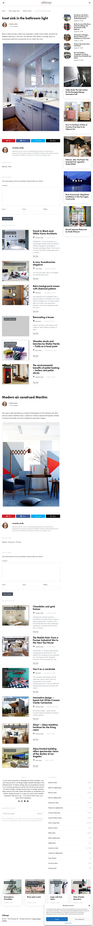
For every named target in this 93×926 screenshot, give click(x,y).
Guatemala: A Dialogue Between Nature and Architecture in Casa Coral (82, 36)
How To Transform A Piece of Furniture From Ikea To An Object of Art (76, 127)
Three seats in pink (34, 897)
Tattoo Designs (52, 858)
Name (4, 209)
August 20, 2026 (78, 60)
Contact (4, 920)
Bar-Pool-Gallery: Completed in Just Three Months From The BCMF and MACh (82, 55)
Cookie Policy (68, 923)
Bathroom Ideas (27, 11)
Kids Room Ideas (52, 828)
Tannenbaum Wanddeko (9, 898)
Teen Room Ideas (53, 863)
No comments (14, 26)
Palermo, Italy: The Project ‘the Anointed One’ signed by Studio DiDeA (77, 161)
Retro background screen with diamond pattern (46, 287)
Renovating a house (43, 317)
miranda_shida (13, 24)
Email (25, 209)
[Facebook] (25, 801)
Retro (9, 167)
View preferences (79, 919)
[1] (67, 17)
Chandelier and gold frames (44, 608)
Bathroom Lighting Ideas (54, 788)
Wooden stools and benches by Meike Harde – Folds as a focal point (46, 344)
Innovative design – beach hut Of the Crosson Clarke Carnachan (46, 700)
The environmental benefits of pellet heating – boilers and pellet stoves (46, 369)
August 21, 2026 (78, 40)
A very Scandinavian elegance (44, 263)
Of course (18, 542)
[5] (67, 55)
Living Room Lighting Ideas (55, 853)
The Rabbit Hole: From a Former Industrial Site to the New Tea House (45, 640)
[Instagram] (22, 801)
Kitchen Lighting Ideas (54, 838)
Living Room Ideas (22, 727)
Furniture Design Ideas (10, 343)
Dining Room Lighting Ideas (55, 808)
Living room (11, 542)
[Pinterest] (19, 801)
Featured (4, 542)
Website (45, 209)
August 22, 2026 (78, 21)
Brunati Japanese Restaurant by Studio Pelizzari (76, 230)
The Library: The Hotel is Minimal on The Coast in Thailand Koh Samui (81, 16)
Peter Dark (38, 293)
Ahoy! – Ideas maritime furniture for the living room (45, 727)
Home (3, 11)
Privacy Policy (36, 919)
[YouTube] (27, 801)
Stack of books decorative (78, 898)
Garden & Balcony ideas (55, 818)
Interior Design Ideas (14, 11)
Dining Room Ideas (53, 803)
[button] (89, 905)
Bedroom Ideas (9, 608)
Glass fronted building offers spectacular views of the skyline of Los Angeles (45, 752)
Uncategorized (52, 868)
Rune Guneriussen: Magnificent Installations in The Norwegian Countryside (77, 196)
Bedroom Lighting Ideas (54, 798)
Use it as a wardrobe (44, 669)
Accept (57, 919)
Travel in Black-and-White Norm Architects (45, 232)
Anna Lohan (38, 269)
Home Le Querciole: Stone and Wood (82, 45)
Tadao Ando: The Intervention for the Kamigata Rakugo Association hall (77, 92)
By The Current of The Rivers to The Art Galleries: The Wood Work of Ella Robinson (82, 26)
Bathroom (4, 167)
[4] (67, 46)
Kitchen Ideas (51, 833)
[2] (67, 27)
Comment (5, 185)
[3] (67, 37)
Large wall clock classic (56, 898)
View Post (35, 256)
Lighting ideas (52, 843)
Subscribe (39, 813)
